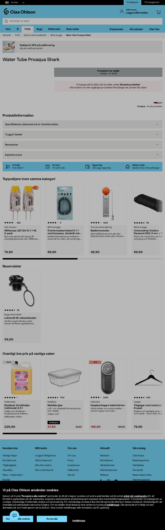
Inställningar (78, 521)
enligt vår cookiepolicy (136, 496)
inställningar (113, 505)
